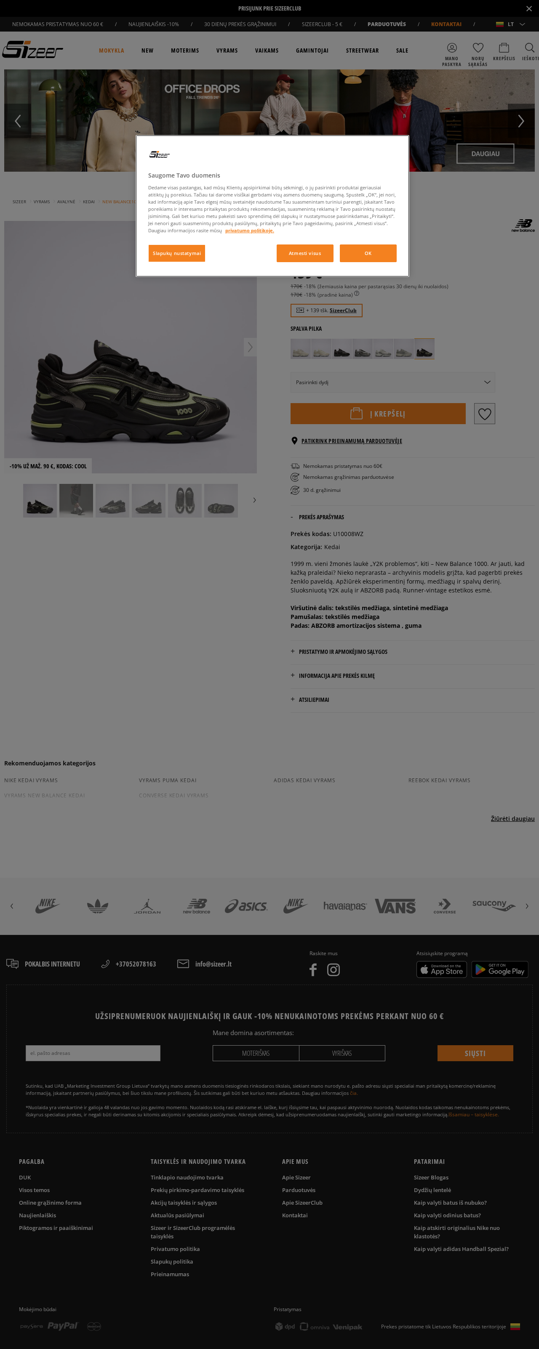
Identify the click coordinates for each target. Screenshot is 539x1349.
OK (368, 253)
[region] (272, 206)
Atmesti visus (305, 253)
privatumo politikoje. (249, 230)
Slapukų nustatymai (177, 253)
